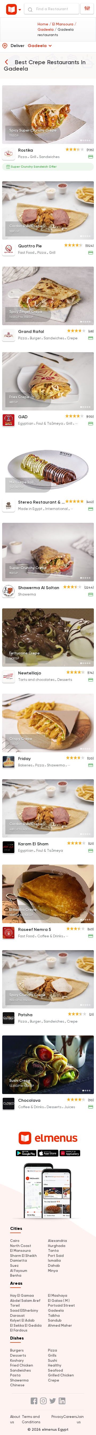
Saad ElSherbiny (24, 1311)
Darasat (17, 1316)
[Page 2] (83, 140)
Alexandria (57, 1241)
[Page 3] (85, 140)
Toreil (15, 1305)
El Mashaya (57, 1296)
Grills (52, 1355)
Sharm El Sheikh (23, 1256)
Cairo (14, 1241)
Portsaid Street (61, 1305)
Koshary (17, 1361)
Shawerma (19, 1380)
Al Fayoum (18, 1271)
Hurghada (56, 1246)
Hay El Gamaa (22, 1296)
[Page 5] (89, 140)
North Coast (20, 1246)
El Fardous (18, 1330)
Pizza (52, 1350)
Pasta (15, 1375)
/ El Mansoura (61, 24)
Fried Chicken (21, 1365)
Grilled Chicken (61, 1375)
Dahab (54, 1266)
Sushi (52, 1361)
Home (43, 24)
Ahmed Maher (60, 1325)
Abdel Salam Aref (25, 1301)
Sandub (55, 1320)
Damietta (18, 1260)
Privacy (57, 1417)
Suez (14, 1266)
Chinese (17, 1385)
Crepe (53, 1380)
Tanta (53, 1251)
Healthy (54, 1365)
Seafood (55, 1370)
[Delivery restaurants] (6, 61)
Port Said (56, 1256)
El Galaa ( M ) (59, 1301)
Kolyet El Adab (22, 1320)
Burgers (17, 1350)
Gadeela (56, 1311)
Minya (53, 1271)
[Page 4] (87, 140)
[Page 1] (81, 140)
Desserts (18, 1355)
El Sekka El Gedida (26, 1325)
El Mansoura (20, 1251)
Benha (15, 1275)
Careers (70, 1417)
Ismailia (54, 1260)
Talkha (54, 1316)
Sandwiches (20, 1370)
